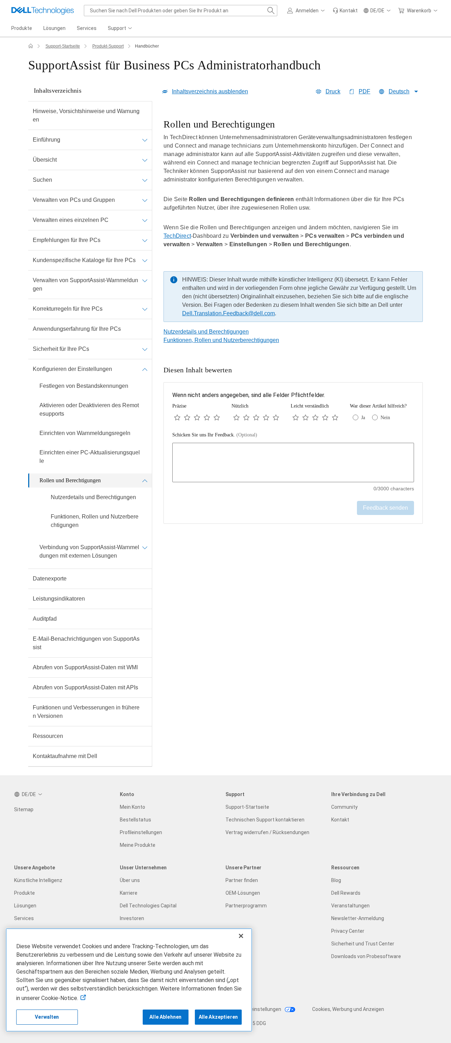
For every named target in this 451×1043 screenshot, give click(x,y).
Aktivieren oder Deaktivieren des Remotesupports (89, 409)
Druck (333, 91)
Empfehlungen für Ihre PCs (66, 240)
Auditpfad (45, 619)
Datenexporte (50, 579)
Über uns (130, 880)
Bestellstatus (135, 819)
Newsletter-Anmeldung (357, 918)
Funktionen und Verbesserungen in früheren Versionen (86, 711)
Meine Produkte (137, 845)
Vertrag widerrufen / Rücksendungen (267, 832)
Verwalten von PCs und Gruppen (74, 200)
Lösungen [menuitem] (54, 28)
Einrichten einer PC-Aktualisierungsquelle (89, 456)
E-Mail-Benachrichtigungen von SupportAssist (86, 643)
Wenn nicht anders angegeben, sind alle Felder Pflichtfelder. (248, 395)
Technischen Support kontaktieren (265, 819)
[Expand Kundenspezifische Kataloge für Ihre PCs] (145, 260)
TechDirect (177, 236)
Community (344, 807)
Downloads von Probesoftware (366, 956)
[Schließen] (241, 936)
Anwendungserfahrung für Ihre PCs (77, 329)
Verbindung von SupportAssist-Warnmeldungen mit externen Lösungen (89, 551)
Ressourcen (48, 736)
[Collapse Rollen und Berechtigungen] (145, 480)
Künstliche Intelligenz (38, 880)
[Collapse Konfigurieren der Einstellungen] (145, 369)
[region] (293, 222)
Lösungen (25, 905)
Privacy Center (347, 931)
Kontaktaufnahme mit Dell (65, 756)
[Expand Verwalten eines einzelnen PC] (145, 220)
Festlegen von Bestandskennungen (83, 386)
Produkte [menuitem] (21, 28)
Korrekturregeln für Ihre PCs (68, 309)
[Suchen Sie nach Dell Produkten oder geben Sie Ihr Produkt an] (271, 10)
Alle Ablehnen (165, 1017)
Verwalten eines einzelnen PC (71, 220)
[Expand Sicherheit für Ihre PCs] (145, 349)
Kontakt (340, 819)
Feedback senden (385, 508)
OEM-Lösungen (243, 893)
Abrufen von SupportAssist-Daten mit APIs (85, 687)
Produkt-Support (108, 46)
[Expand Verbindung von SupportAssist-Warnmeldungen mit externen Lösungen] (145, 547)
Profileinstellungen (141, 832)
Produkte (24, 893)
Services (24, 918)
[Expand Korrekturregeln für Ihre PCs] (145, 309)
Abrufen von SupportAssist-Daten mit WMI (85, 667)
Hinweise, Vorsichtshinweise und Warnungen (86, 115)
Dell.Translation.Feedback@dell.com (228, 313)
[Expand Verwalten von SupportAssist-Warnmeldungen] (145, 280)
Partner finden (242, 880)
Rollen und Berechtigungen (70, 480)
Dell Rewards (345, 893)
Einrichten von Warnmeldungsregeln (84, 433)
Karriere (128, 893)
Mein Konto (132, 807)
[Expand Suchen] (145, 180)
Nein (385, 417)
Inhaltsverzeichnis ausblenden (210, 91)
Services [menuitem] (87, 28)
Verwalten (47, 1017)
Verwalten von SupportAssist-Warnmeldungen (85, 284)
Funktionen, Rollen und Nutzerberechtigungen (94, 521)
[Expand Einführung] (145, 140)
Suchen (42, 180)
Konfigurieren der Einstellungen (72, 369)
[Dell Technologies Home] (42, 10)
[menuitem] (120, 28)
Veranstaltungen (350, 905)
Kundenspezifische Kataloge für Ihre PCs (84, 260)
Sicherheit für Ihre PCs (61, 349)
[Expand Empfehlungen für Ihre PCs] (145, 240)
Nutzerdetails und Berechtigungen (93, 497)
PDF (364, 91)
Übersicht (45, 160)
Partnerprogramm (246, 905)
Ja (363, 417)
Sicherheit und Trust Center (362, 943)
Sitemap (23, 809)
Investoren (132, 918)
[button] (307, 10)
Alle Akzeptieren (218, 1017)
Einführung (46, 140)
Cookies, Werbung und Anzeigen (348, 1009)
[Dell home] (30, 46)
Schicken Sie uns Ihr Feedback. (214, 434)
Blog (336, 880)
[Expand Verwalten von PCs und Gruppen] (145, 200)
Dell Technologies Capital (148, 905)
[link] (345, 10)
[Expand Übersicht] (145, 160)
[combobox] (180, 10)
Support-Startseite (62, 46)
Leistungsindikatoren (59, 599)
